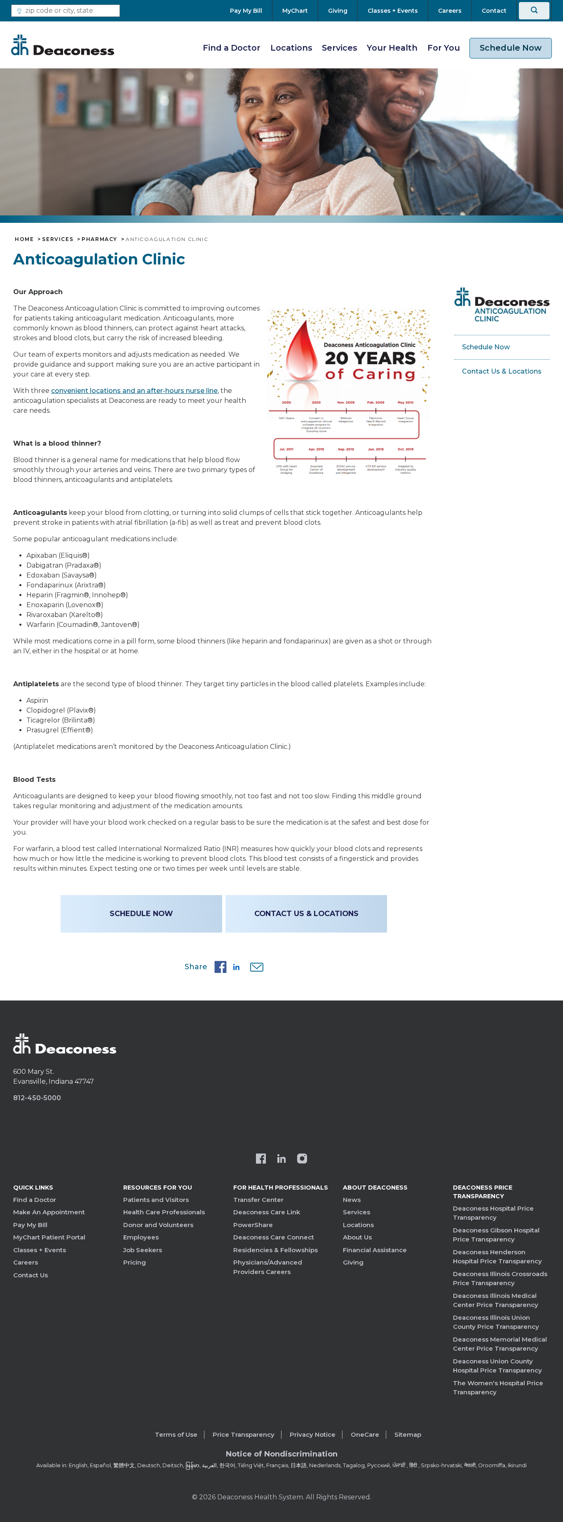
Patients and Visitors (156, 1200)
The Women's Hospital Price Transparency (498, 1387)
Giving (353, 1262)
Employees (141, 1237)
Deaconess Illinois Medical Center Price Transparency (495, 1300)
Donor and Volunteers (158, 1225)
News (352, 1200)
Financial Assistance (375, 1250)
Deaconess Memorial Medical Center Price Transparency (500, 1344)
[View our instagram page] (302, 1159)
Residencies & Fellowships (275, 1250)
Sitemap (407, 1434)
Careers (25, 1262)
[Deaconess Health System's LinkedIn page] (281, 1159)
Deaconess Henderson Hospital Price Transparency (497, 1256)
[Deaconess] (62, 45)
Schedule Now (511, 48)
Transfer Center (258, 1200)
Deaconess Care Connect (273, 1237)
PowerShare (253, 1225)
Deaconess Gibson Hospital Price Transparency (496, 1235)
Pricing (134, 1262)
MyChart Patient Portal (49, 1237)
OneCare (365, 1434)
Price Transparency (243, 1434)
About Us (357, 1237)
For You (443, 48)
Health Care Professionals (164, 1212)
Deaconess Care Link (266, 1212)
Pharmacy (99, 239)
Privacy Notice (312, 1434)
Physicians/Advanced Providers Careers (267, 1267)
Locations (291, 48)
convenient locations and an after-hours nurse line (134, 391)
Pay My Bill (30, 1225)
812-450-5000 (37, 1098)
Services (339, 48)
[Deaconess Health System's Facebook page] (261, 1159)
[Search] (534, 11)
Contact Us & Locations (306, 913)
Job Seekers (142, 1250)
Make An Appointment (49, 1212)
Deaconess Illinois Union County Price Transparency (496, 1322)
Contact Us (30, 1275)
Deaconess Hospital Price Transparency (493, 1213)
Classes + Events (39, 1250)
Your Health (392, 48)
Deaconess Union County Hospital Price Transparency (497, 1366)
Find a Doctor (231, 48)
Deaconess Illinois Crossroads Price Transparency (500, 1278)
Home (24, 239)
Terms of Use (176, 1434)
